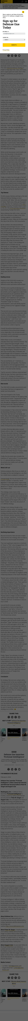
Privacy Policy (6, 50)
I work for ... (6, 37)
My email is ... (6, 31)
